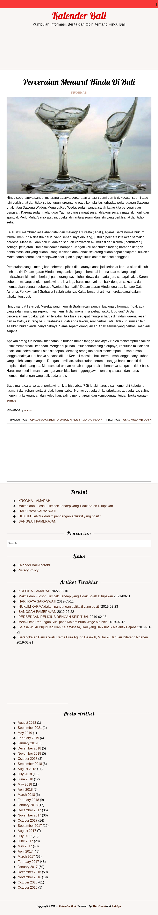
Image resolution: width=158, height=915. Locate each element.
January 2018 (28, 805)
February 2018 (28, 800)
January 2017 (28, 867)
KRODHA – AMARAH (34, 501)
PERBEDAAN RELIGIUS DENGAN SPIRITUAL (54, 617)
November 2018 (29, 753)
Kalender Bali (79, 15)
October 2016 (27, 882)
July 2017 (25, 836)
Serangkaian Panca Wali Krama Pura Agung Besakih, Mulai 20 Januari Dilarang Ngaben (83, 637)
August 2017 (27, 831)
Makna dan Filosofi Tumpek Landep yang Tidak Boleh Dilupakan (66, 506)
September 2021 (30, 727)
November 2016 (29, 877)
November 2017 (29, 815)
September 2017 (30, 825)
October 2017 (27, 820)
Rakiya (116, 906)
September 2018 (30, 764)
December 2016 (29, 872)
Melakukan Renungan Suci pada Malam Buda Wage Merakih (63, 622)
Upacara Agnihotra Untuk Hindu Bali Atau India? (66, 419)
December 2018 (29, 748)
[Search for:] (79, 543)
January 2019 (28, 743)
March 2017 (26, 856)
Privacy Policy (28, 570)
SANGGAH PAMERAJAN (37, 521)
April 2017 (25, 851)
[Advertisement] (79, 60)
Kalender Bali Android (34, 565)
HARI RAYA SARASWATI (37, 511)
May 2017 (25, 846)
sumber (12, 400)
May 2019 (25, 733)
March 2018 (26, 794)
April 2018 (25, 789)
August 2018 (27, 769)
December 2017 (29, 810)
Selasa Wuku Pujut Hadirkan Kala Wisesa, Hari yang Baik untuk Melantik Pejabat (78, 627)
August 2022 (27, 722)
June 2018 (25, 779)
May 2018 (25, 784)
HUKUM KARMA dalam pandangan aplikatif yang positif (59, 516)
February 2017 (28, 861)
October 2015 (27, 887)
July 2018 (25, 774)
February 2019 (28, 738)
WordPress (99, 906)
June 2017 (25, 841)
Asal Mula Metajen (137, 419)
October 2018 (27, 758)
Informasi (79, 92)
